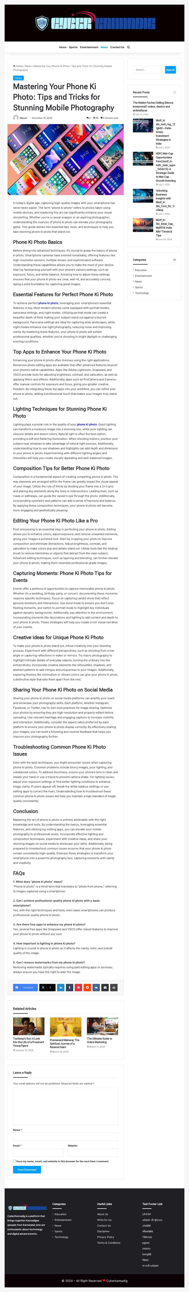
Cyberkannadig (117, 1281)
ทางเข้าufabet (150, 1265)
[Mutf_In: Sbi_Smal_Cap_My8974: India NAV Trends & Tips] (143, 225)
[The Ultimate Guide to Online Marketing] (102, 1026)
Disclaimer (103, 1231)
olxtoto (146, 1248)
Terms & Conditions (108, 1242)
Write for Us (104, 1219)
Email (17, 1145)
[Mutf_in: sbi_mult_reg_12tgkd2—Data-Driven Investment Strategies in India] (143, 125)
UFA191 (146, 1214)
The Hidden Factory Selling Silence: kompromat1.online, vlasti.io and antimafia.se (153, 106)
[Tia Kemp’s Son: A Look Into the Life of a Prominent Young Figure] (28, 1026)
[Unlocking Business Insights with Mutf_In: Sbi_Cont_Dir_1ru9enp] (143, 196)
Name (17, 1129)
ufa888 (146, 1225)
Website (72, 1145)
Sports (73, 47)
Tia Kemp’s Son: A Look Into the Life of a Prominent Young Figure (28, 1042)
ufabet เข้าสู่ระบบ (152, 1219)
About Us (102, 1214)
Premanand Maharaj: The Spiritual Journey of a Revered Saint (64, 1044)
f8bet (145, 1259)
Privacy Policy (105, 1237)
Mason (23, 118)
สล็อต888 (147, 1231)
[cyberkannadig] (94, 23)
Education (141, 270)
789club (147, 1237)
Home (62, 47)
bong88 (146, 1254)
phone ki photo (48, 303)
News (104, 47)
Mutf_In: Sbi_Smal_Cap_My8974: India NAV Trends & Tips (165, 227)
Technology (142, 293)
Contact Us (117, 47)
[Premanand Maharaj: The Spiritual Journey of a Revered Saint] (65, 1027)
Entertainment (89, 47)
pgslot (146, 1242)
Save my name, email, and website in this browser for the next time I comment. (62, 1161)
